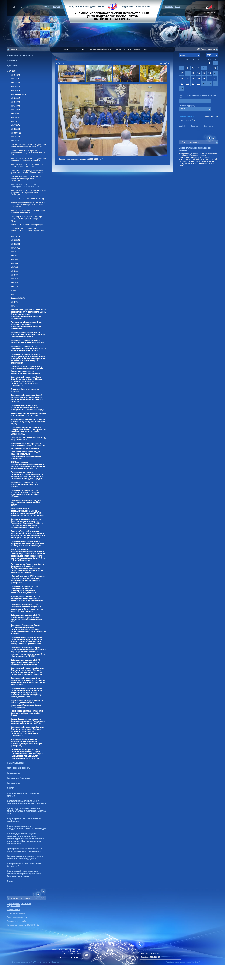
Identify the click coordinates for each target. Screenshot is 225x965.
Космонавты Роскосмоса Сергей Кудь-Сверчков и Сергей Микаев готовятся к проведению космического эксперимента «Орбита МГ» (26, 381)
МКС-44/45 (15, 86)
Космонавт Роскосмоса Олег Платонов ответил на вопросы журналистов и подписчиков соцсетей (25, 493)
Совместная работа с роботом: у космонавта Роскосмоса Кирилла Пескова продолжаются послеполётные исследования (27, 370)
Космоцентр (13, 783)
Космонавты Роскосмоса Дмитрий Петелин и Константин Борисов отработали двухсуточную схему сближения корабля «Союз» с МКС (27, 671)
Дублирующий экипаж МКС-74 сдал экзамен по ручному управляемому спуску (28, 421)
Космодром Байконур (18, 778)
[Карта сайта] (21, 7)
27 (198, 83)
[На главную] (112, 11)
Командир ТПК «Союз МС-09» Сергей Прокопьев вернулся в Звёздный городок (27, 218)
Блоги (10, 881)
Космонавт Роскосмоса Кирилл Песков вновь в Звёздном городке (27, 341)
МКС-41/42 (15, 79)
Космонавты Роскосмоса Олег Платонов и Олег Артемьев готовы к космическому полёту (28, 334)
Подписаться (208, 116)
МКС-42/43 (15, 75)
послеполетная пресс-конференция (27, 225)
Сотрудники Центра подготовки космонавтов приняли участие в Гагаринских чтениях (24, 873)
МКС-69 (14, 283)
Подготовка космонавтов (20, 55)
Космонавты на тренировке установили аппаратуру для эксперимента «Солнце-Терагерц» (27, 407)
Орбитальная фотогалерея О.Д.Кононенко (19, 904)
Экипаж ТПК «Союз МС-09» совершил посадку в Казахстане (28, 212)
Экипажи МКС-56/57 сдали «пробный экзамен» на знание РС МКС (27, 165)
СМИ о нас (12, 60)
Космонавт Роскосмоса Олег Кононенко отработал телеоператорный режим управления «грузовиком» (24, 589)
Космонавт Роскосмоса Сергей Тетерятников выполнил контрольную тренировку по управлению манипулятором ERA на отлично (28, 629)
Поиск (177, 7)
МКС (146, 49)
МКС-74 (14, 302)
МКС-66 (14, 271)
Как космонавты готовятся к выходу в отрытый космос (28, 439)
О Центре (68, 49)
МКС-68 (14, 279)
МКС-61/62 (15, 252)
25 (187, 83)
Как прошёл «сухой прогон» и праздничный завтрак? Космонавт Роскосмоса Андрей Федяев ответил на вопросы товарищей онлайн (28, 534)
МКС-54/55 (15, 129)
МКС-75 (14, 306)
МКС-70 (14, 286)
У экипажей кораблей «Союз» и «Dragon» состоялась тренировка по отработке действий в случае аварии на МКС (28, 430)
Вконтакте (195, 126)
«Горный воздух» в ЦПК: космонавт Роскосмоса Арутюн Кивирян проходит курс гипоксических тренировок (28, 579)
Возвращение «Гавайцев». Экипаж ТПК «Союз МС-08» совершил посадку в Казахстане (28, 204)
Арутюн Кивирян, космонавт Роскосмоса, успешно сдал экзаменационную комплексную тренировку (26, 742)
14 (204, 73)
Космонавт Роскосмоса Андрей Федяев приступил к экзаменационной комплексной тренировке (26, 455)
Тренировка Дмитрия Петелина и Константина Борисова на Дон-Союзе (27, 713)
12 (193, 73)
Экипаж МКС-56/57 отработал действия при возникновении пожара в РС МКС (28, 145)
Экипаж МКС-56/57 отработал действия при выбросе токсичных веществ (28, 159)
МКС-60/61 (15, 248)
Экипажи (11, 71)
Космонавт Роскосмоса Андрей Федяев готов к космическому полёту (26, 503)
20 (198, 78)
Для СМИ (12, 66)
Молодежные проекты (18, 768)
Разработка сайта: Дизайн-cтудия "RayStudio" (183, 962)
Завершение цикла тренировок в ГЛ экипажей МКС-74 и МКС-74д (28, 414)
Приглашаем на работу (17, 921)
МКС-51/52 (15, 117)
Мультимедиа (134, 49)
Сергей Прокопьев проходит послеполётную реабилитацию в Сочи (27, 229)
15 (209, 73)
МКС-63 (14, 256)
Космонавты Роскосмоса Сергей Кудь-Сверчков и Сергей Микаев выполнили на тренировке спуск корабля (27, 398)
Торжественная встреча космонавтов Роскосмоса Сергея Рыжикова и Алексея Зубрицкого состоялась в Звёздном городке (27, 475)
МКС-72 (14, 294)
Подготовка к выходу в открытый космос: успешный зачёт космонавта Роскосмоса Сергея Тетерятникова (27, 704)
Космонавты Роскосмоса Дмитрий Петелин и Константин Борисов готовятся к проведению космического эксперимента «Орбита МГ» (27, 731)
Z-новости (208, 126)
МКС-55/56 (15, 137)
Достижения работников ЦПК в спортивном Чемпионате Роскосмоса (26, 802)
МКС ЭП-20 (16, 133)
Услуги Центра (13, 909)
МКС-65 (14, 267)
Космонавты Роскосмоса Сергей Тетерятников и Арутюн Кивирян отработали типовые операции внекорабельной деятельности (26, 640)
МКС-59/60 (15, 244)
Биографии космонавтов (18, 917)
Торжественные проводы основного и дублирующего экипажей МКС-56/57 (27, 171)
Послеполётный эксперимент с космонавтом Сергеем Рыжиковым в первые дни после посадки (28, 446)
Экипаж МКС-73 (18, 298)
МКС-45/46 (15, 90)
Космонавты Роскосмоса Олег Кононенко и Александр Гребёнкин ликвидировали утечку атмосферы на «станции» (28, 681)
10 (182, 73)
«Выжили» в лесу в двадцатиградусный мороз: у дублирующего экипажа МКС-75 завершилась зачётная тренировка (27, 512)
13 (198, 73)
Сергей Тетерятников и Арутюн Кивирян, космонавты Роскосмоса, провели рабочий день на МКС (28, 721)
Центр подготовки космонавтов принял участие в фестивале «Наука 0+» (26, 811)
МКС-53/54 (15, 125)
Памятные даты (15, 763)
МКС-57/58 (15, 236)
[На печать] (27, 7)
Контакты (169, 7)
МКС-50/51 (15, 113)
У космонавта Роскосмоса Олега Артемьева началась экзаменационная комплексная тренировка (26, 325)
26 (193, 83)
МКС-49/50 (15, 110)
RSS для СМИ (185, 120)
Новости (80, 49)
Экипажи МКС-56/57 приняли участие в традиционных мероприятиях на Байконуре (28, 192)
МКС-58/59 (15, 240)
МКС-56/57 (15, 141)
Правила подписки (186, 116)
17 (182, 78)
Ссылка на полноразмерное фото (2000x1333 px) (80, 159)
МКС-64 (14, 263)
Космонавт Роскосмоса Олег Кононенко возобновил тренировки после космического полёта (28, 348)
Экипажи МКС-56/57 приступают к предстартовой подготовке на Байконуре (26, 178)
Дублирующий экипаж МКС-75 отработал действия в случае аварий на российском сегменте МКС (26, 618)
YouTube (183, 126)
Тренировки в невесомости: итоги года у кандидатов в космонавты (24, 849)
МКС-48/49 (15, 106)
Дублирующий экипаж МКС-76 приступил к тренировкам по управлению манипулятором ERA (27, 599)
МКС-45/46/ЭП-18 (18, 94)
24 (182, 83)
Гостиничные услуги (16, 913)
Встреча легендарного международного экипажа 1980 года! (26, 827)
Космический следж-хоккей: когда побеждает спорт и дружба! (25, 857)
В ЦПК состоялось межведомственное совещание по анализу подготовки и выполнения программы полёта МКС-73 (28, 465)
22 (209, 78)
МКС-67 (14, 275)
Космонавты (13, 773)
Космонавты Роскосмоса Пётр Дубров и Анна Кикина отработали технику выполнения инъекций (27, 543)
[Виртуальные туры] (112, 964)
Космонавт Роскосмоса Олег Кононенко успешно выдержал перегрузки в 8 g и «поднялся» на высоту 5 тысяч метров (27, 608)
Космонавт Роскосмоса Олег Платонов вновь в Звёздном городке (24, 484)
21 (204, 78)
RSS (198, 49)
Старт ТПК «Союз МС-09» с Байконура (28, 199)
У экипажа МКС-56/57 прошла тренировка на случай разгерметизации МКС (28, 152)
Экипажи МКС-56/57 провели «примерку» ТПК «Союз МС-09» (25, 186)
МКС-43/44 (15, 83)
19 (193, 78)
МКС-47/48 (15, 102)
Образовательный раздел (99, 49)
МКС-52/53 (15, 121)
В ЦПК (10, 788)
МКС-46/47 (15, 98)
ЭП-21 (13, 290)
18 (187, 78)
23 (215, 78)
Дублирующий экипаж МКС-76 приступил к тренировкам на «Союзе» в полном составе (25, 662)
